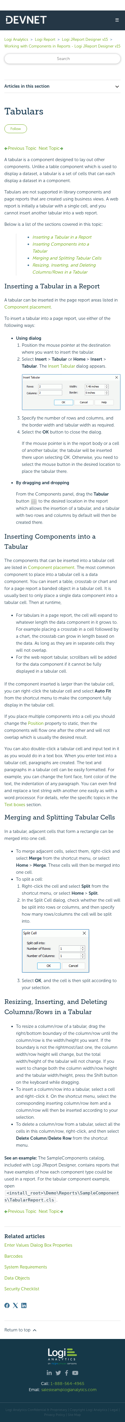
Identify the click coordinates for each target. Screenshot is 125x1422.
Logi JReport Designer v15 (85, 39)
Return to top (18, 1330)
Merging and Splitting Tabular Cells (66, 258)
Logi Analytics (16, 39)
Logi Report (45, 39)
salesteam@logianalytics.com (69, 1389)
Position (36, 723)
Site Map (74, 1415)
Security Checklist (21, 1288)
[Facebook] (7, 1305)
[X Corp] (15, 1305)
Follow (15, 129)
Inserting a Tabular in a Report (61, 237)
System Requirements (25, 1267)
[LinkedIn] (23, 1305)
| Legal (113, 1410)
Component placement (27, 307)
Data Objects (17, 1278)
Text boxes (14, 804)
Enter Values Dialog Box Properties (38, 1245)
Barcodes (13, 1256)
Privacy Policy (54, 1415)
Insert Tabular (62, 366)
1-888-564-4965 (67, 1383)
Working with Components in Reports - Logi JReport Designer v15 (62, 46)
